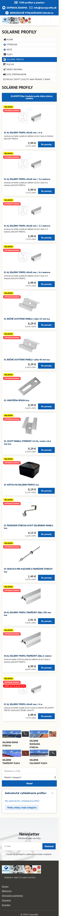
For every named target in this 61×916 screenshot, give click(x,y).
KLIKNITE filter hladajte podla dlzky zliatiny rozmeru (31, 97)
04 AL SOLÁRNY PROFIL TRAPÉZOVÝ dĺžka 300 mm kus (27, 614)
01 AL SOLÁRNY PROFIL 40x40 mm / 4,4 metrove (27, 272)
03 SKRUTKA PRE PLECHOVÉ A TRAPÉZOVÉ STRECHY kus (28, 570)
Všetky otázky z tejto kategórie (21, 807)
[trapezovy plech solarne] (11, 756)
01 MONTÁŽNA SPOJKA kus (16, 400)
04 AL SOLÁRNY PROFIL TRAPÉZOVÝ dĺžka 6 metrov (28, 655)
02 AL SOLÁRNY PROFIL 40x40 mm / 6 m (23, 704)
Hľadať (29, 783)
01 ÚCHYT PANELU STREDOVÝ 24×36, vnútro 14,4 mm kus (27, 442)
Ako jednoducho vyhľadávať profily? (22, 800)
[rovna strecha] (11, 737)
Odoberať (49, 846)
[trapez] (25, 755)
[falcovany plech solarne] (39, 756)
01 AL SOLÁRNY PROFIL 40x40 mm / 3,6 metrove (27, 179)
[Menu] (55, 20)
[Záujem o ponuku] (47, 20)
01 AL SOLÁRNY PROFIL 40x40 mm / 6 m (23, 132)
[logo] (21, 872)
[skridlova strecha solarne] (39, 737)
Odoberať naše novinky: (29, 838)
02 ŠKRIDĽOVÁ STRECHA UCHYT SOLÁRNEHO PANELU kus (28, 527)
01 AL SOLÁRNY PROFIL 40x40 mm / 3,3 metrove (27, 225)
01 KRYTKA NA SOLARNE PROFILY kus (21, 484)
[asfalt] (25, 736)
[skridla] (52, 736)
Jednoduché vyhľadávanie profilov (25, 793)
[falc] (52, 755)
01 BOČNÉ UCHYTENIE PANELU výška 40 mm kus (27, 359)
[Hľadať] (39, 20)
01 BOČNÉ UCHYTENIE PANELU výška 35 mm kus (27, 318)
